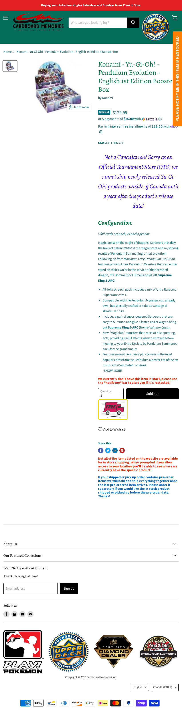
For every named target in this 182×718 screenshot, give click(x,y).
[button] (138, 118)
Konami (107, 98)
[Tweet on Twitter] (108, 450)
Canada (162, 687)
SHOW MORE (112, 370)
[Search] (133, 23)
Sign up (69, 588)
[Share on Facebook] (100, 450)
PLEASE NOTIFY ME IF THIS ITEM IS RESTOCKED (177, 79)
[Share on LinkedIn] (115, 450)
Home (7, 52)
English (137, 687)
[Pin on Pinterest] (122, 450)
